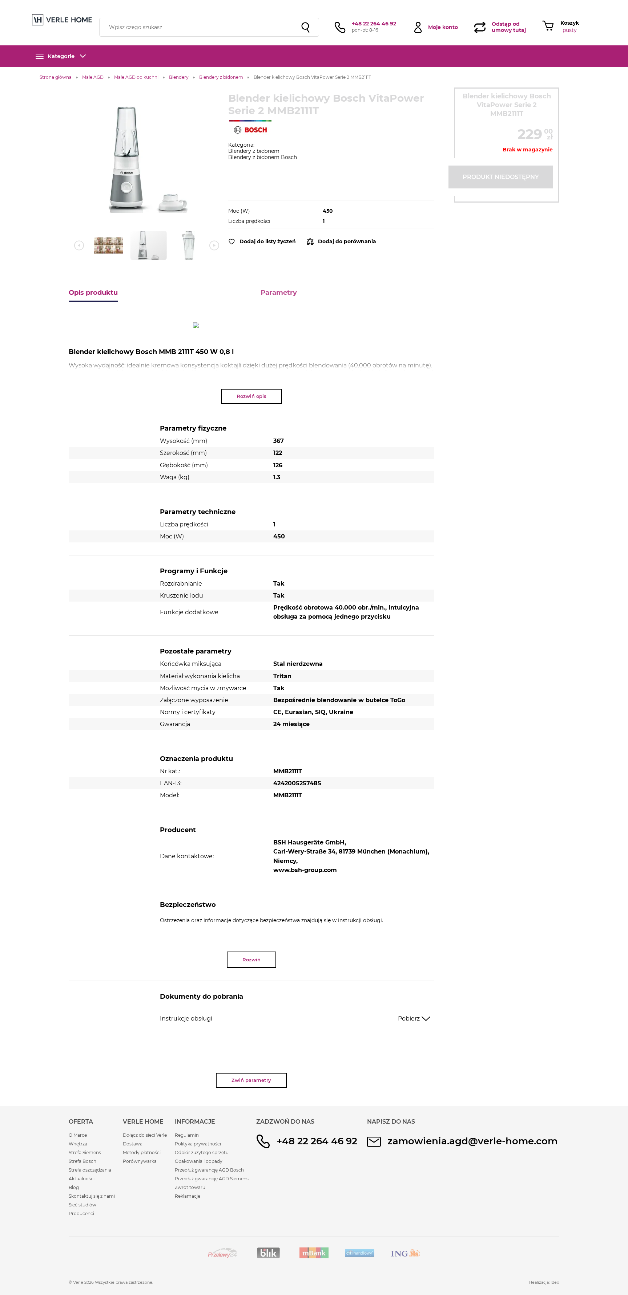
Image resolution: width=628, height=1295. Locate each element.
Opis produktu (93, 293)
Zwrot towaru (190, 1187)
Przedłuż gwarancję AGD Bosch (209, 1170)
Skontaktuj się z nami (92, 1196)
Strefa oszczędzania (90, 1170)
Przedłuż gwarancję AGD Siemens (212, 1178)
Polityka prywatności (198, 1144)
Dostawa (132, 1144)
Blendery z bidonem (253, 151)
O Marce (78, 1135)
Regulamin (187, 1135)
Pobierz (409, 1018)
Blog (74, 1187)
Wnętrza (78, 1144)
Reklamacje (187, 1196)
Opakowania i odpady (198, 1161)
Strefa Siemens (85, 1152)
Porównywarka (140, 1161)
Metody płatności (142, 1152)
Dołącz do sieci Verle (145, 1135)
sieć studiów (372, 4)
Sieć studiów (82, 1205)
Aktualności (81, 1178)
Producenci (81, 1213)
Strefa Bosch (82, 1161)
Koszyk (569, 23)
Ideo (555, 1282)
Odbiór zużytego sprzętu (202, 1152)
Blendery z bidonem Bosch (262, 157)
